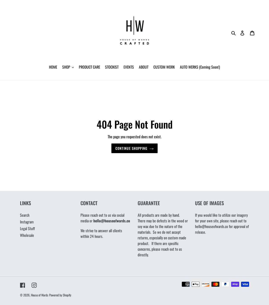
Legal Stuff (27, 228)
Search (24, 215)
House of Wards (39, 295)
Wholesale (27, 235)
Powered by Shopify (60, 295)
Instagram (27, 221)
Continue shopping (131, 148)
